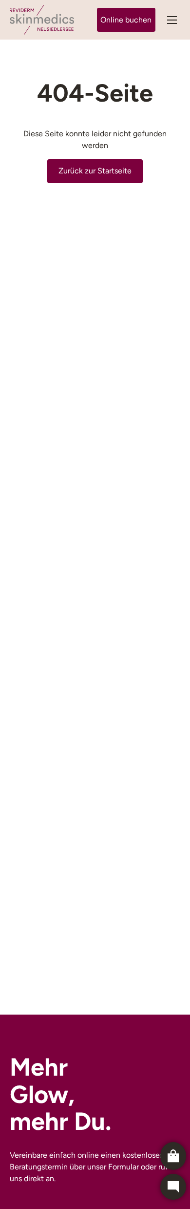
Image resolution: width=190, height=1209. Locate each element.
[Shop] (173, 1155)
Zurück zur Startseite (95, 170)
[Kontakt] (173, 1187)
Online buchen (126, 19)
